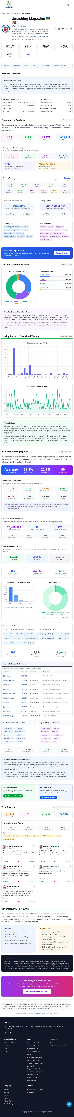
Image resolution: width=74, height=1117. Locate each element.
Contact (6, 1095)
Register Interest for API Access (37, 991)
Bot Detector (31, 1054)
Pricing (6, 1089)
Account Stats (15, 14)
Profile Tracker (32, 1078)
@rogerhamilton (8, 680)
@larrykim (6, 689)
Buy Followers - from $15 (13, 796)
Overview (6, 65)
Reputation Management (35, 1072)
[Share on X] (55, 28)
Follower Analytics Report (35, 1063)
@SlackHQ (6, 702)
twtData (37, 1013)
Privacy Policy (8, 1101)
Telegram (32, 1092)
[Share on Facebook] (63, 28)
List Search (30, 1066)
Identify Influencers (33, 1046)
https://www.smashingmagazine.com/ (36, 36)
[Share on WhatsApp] (67, 28)
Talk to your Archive (33, 1052)
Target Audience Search (35, 1043)
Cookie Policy (8, 1104)
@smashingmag (19, 26)
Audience (46, 65)
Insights (63, 65)
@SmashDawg (8, 716)
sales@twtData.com (36, 1089)
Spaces (6, 1052)
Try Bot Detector (12, 509)
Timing (35, 65)
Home (3, 14)
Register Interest (62, 253)
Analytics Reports (33, 1060)
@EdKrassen (7, 685)
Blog (8, 14)
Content (25, 65)
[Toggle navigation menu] (68, 5)
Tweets (6, 1046)
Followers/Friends (10, 1043)
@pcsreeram (7, 707)
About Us (7, 1092)
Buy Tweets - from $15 (48, 797)
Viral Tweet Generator (34, 1057)
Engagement (17, 65)
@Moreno (6, 711)
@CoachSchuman (9, 698)
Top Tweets (56, 65)
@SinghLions (7, 676)
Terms (6, 1098)
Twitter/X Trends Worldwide (59, 1046)
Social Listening (32, 1080)
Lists (5, 1049)
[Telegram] (69, 1104)
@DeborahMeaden (9, 694)
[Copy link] (71, 28)
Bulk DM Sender (32, 1075)
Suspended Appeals (33, 1069)
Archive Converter (33, 1049)
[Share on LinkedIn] (59, 28)
